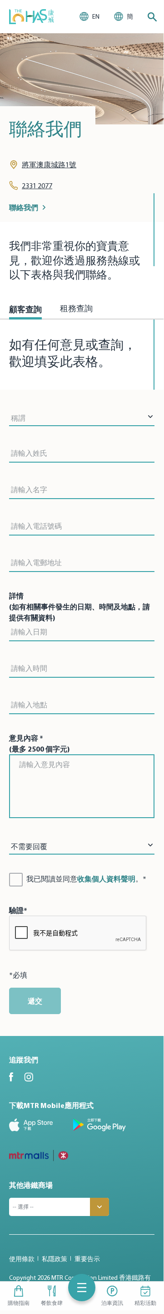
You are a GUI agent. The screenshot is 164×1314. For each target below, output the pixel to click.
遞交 (35, 1000)
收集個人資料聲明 (106, 878)
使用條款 (22, 1259)
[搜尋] (152, 16)
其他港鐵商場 (31, 1185)
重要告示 (87, 1259)
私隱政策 (54, 1259)
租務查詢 (76, 309)
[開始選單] (81, 1287)
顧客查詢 (25, 309)
